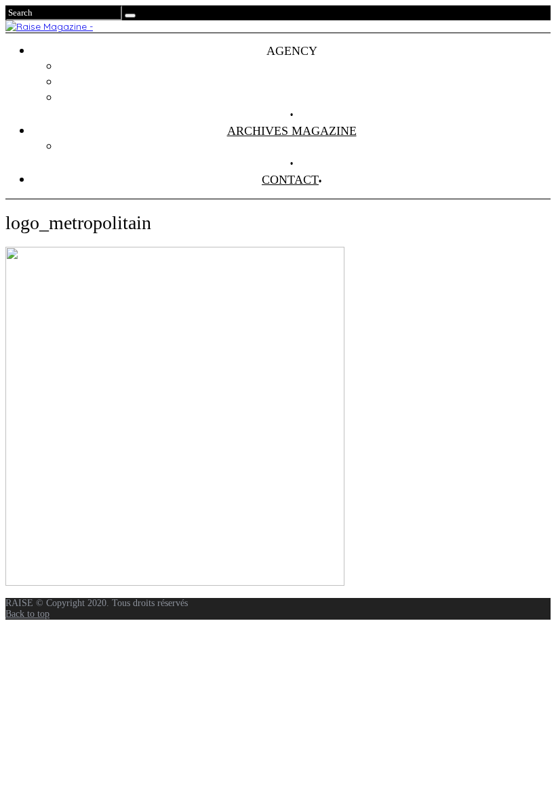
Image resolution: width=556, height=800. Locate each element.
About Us (305, 97)
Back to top (27, 614)
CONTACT (290, 179)
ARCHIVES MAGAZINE (292, 131)
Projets (305, 66)
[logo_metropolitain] (174, 582)
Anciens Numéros (305, 146)
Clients (305, 82)
